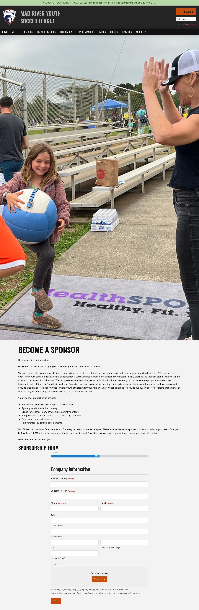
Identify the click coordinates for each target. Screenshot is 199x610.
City (52, 547)
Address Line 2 (57, 536)
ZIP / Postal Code (58, 558)
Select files (99, 579)
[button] (186, 11)
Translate (192, 24)
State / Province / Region (111, 547)
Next (55, 600)
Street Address (57, 525)
